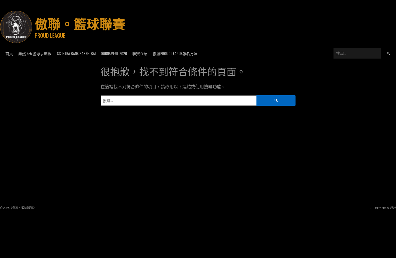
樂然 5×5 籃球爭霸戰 (34, 53)
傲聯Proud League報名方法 (175, 53)
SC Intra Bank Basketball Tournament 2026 (92, 53)
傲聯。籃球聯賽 (80, 23)
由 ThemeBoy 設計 (383, 207)
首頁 (9, 53)
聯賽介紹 (139, 53)
